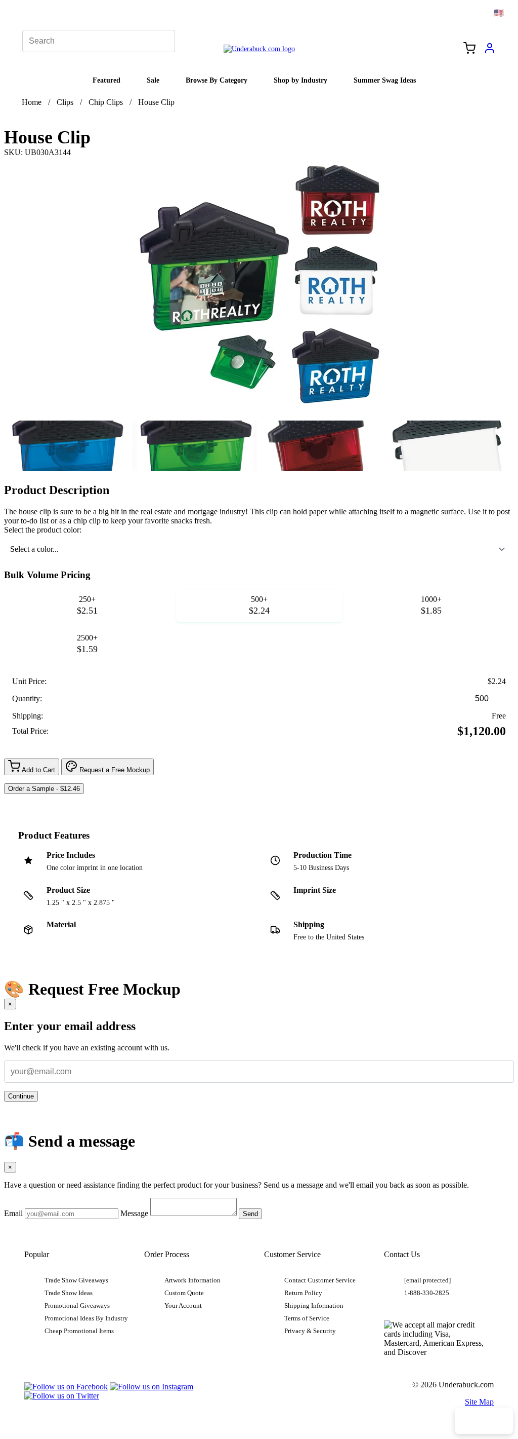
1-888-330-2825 (426, 1293)
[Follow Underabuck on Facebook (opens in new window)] (66, 1386)
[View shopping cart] (469, 49)
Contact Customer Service (320, 1280)
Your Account (183, 1305)
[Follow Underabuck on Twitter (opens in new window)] (61, 1395)
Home (31, 102)
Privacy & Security (310, 1331)
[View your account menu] (490, 52)
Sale (153, 80)
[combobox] (259, 549)
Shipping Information (313, 1305)
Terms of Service (306, 1318)
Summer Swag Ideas (385, 80)
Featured (106, 80)
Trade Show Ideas (69, 1293)
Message (134, 1213)
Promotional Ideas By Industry (86, 1318)
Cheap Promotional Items (79, 1331)
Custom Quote (184, 1293)
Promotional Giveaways (77, 1305)
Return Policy (303, 1293)
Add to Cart (37, 770)
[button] (66, 446)
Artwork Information (192, 1280)
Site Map (479, 1401)
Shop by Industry (300, 80)
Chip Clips (106, 102)
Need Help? (484, 1421)
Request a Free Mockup (113, 770)
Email (13, 1213)
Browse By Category (216, 80)
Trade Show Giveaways (76, 1280)
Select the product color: (42, 529)
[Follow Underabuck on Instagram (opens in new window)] (151, 1386)
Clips (65, 102)
